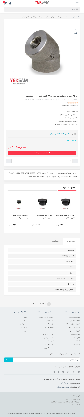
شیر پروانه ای (49, 344)
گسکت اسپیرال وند (47, 348)
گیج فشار (50, 341)
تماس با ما (24, 327)
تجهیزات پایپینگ (74, 317)
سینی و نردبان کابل (47, 334)
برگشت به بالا (39, 303)
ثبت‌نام (8, 360)
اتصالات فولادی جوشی (46, 317)
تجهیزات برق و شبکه (73, 324)
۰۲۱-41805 (64, 383)
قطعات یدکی (49, 327)
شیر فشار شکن (48, 338)
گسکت (51, 331)
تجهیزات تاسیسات (74, 327)
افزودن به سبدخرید (41, 153)
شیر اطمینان (49, 321)
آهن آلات (77, 338)
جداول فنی (23, 324)
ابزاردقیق (50, 324)
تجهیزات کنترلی (75, 321)
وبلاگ (25, 321)
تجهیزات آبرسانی (74, 334)
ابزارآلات (77, 341)
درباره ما (24, 331)
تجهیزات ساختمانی (74, 344)
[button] (6, 3)
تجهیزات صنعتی (74, 331)
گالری (25, 317)
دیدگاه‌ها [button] (55, 241)
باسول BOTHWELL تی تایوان (59, 134)
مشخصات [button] (71, 241)
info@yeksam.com (62, 387)
